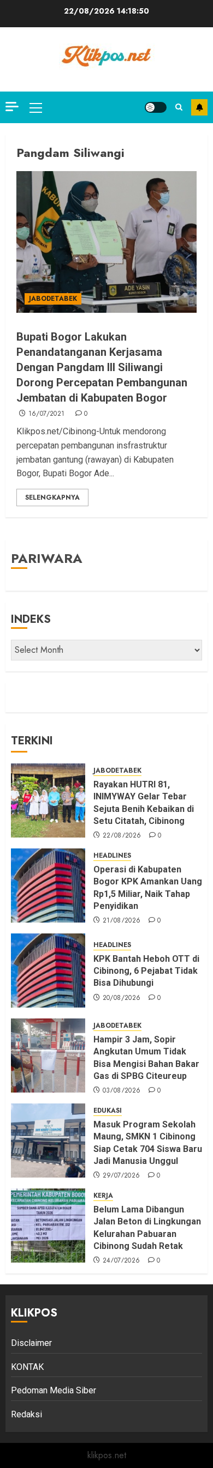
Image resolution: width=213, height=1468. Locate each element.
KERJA (103, 1195)
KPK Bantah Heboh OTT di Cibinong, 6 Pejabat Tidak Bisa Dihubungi (146, 971)
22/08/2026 (122, 836)
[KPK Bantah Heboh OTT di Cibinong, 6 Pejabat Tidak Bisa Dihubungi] (48, 970)
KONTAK (27, 1367)
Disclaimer (31, 1343)
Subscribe (199, 107)
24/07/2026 (121, 1261)
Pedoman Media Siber (53, 1390)
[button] (35, 107)
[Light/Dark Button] (156, 107)
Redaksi (26, 1414)
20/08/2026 (122, 998)
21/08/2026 (122, 921)
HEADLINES (112, 855)
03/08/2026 (122, 1091)
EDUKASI (107, 1110)
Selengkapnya (52, 497)
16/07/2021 (46, 414)
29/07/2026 (121, 1176)
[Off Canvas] (12, 106)
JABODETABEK (53, 299)
